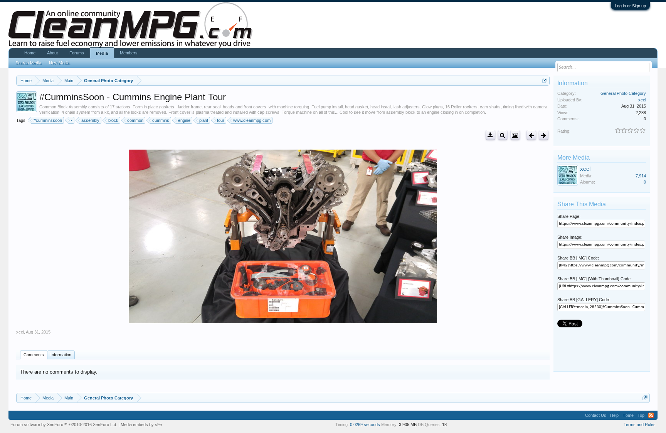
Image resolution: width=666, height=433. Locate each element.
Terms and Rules (640, 424)
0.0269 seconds (365, 424)
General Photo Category (623, 93)
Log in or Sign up (630, 5)
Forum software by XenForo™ (63, 424)
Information (60, 354)
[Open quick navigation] (544, 80)
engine (184, 120)
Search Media (28, 63)
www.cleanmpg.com (252, 120)
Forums (76, 53)
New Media (59, 63)
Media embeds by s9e (141, 424)
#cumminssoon (48, 120)
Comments (34, 354)
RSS (651, 415)
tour (220, 120)
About (52, 53)
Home (29, 53)
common (135, 120)
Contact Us (595, 415)
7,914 (641, 176)
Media (102, 53)
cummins (160, 120)
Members (129, 53)
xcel (20, 332)
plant (203, 120)
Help (614, 415)
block (113, 120)
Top (640, 415)
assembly (90, 120)
